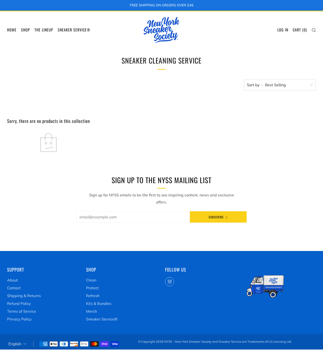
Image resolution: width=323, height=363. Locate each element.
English (15, 344)
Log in (282, 30)
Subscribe (216, 217)
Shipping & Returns (24, 295)
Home (12, 30)
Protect (92, 287)
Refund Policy (19, 303)
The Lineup (44, 30)
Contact (14, 287)
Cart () (300, 30)
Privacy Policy (19, 319)
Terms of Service (21, 311)
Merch (91, 311)
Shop (25, 30)
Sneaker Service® (74, 30)
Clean (91, 280)
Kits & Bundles (98, 303)
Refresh (93, 295)
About (12, 280)
